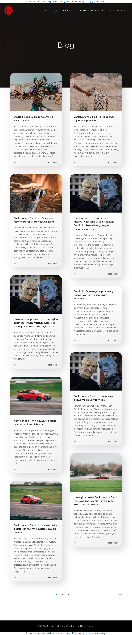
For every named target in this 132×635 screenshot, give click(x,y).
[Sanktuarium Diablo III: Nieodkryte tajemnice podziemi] (96, 91)
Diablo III (67, 10)
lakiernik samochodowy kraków (108, 10)
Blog (55, 10)
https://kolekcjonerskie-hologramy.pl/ (55, 1)
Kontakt (82, 10)
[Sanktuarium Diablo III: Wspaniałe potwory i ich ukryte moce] (96, 371)
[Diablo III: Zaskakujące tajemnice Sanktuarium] (36, 91)
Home (45, 10)
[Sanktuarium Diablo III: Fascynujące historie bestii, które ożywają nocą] (36, 193)
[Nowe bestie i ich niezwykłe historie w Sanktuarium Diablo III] (36, 395)
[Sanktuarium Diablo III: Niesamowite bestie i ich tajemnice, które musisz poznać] (36, 500)
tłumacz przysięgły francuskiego (90, 1)
